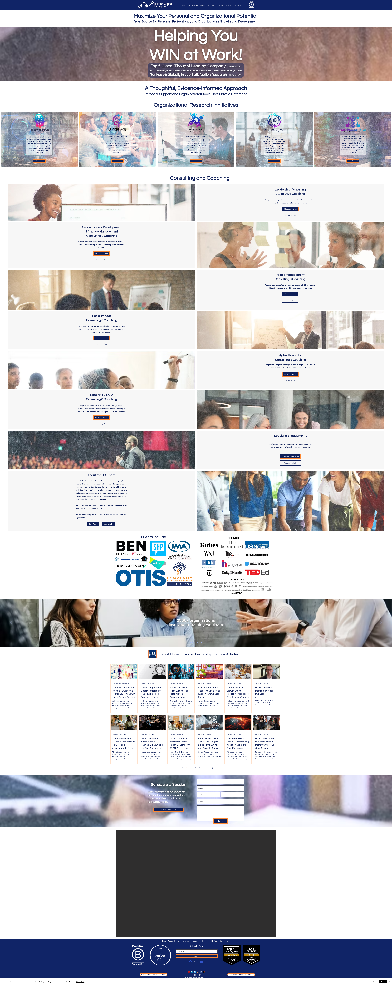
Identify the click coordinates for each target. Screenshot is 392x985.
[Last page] (212, 768)
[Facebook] (201, 972)
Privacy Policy (80, 982)
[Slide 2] (192, 642)
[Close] (389, 981)
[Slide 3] (201, 642)
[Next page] (208, 768)
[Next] (381, 622)
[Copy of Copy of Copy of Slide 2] (197, 642)
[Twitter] (195, 972)
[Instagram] (198, 972)
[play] (271, 935)
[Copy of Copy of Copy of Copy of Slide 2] (199, 642)
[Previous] (11, 622)
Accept (383, 982)
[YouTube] (189, 972)
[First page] (178, 768)
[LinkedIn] (192, 972)
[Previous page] (182, 768)
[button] (201, 961)
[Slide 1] (190, 642)
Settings (373, 982)
